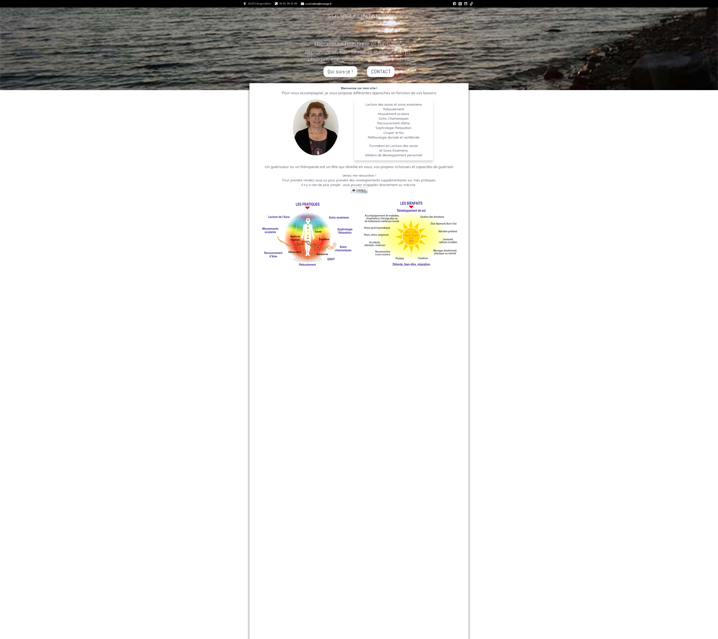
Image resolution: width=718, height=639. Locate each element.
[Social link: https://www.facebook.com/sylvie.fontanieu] (454, 4)
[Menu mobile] (359, 28)
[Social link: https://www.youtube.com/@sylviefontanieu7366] (466, 4)
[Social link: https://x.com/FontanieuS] (460, 4)
